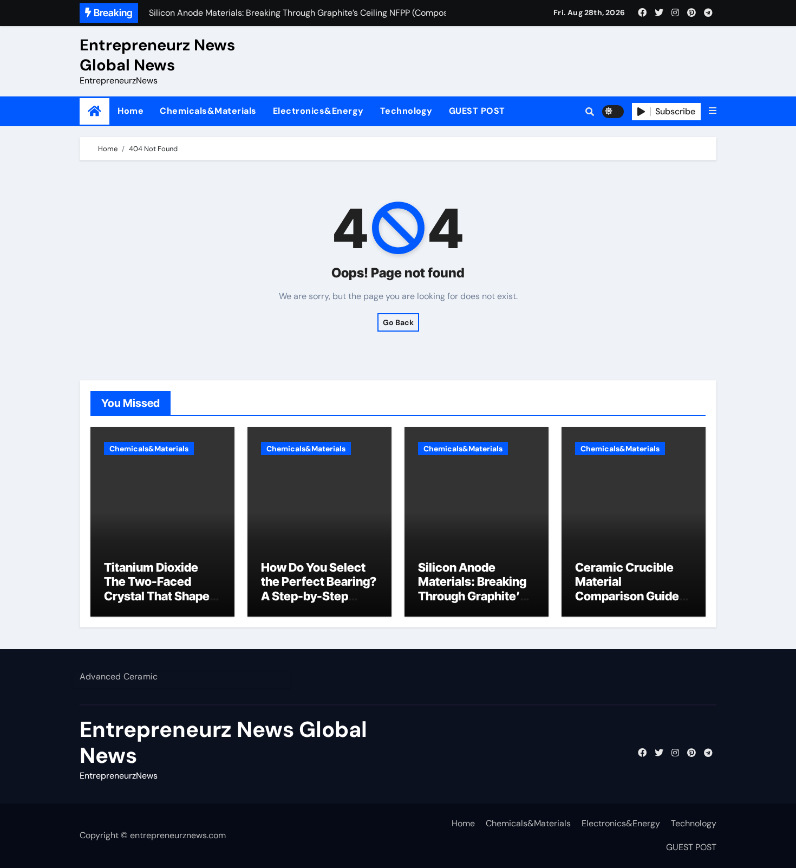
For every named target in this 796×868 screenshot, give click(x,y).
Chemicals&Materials (208, 110)
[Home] (94, 111)
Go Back (398, 322)
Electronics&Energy (318, 110)
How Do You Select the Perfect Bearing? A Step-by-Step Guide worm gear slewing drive (318, 596)
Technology (406, 110)
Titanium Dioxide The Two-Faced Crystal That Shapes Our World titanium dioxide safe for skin (160, 596)
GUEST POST (477, 110)
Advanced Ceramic (119, 676)
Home (130, 110)
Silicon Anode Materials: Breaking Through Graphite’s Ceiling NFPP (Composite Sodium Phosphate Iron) (473, 603)
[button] (712, 111)
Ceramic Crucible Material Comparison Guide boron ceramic (627, 588)
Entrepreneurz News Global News (157, 55)
